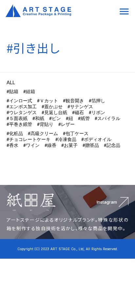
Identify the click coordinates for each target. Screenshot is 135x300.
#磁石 (78, 112)
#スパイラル (107, 118)
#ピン (55, 118)
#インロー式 (19, 100)
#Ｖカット (47, 100)
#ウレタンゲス (22, 112)
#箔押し (97, 100)
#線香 (50, 145)
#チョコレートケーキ (28, 139)
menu (124, 11)
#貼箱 (12, 91)
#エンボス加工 (22, 106)
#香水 (12, 145)
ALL (11, 82)
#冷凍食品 (65, 139)
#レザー (66, 124)
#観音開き (73, 100)
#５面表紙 (17, 118)
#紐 (69, 118)
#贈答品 (91, 145)
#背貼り (45, 124)
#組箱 (29, 91)
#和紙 (38, 118)
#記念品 (112, 145)
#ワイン (31, 145)
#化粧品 (15, 133)
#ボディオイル (96, 139)
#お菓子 (69, 145)
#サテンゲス (80, 106)
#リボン (97, 112)
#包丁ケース (75, 133)
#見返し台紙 (54, 112)
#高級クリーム (43, 133)
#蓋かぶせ (52, 106)
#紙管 (84, 118)
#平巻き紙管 (19, 124)
